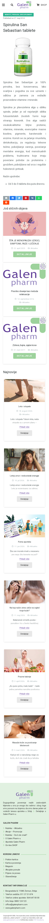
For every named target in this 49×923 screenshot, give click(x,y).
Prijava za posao (12, 873)
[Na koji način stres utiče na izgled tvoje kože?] (24, 591)
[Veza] (24, 5)
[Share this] (13, 198)
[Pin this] (26, 198)
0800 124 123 (20, 901)
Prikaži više (24, 427)
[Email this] (6, 198)
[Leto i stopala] (24, 390)
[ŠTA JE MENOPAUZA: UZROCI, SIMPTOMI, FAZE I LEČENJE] (24, 224)
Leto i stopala (24, 406)
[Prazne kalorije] (24, 660)
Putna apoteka (24, 542)
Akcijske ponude (12, 869)
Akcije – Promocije (13, 831)
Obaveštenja (10, 876)
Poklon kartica (11, 859)
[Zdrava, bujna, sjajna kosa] (24, 329)
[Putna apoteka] (24, 526)
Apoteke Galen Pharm (15, 842)
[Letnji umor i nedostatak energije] (24, 459)
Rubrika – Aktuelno (13, 828)
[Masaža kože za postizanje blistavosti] (24, 726)
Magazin (9, 866)
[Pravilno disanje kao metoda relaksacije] (24, 275)
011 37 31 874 (26, 894)
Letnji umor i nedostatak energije (24, 476)
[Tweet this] (19, 198)
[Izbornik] (3, 4)
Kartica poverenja (13, 863)
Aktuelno (34, 248)
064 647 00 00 (33, 897)
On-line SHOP (11, 845)
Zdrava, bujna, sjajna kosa (24, 345)
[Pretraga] (12, 5)
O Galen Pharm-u (13, 838)
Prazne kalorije (24, 676)
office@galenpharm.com (16, 904)
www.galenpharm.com (15, 908)
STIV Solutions (38, 920)
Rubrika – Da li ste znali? (16, 835)
